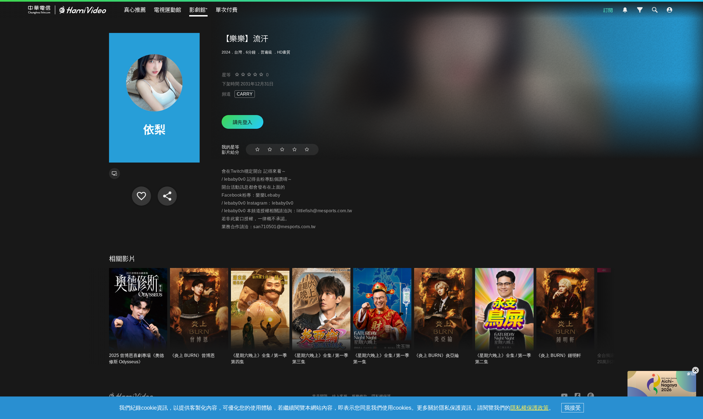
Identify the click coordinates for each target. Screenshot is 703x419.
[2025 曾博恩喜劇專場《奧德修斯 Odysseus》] (138, 316)
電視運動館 (167, 9)
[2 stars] (270, 149)
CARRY (245, 94)
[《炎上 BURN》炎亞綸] (443, 313)
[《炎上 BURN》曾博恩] (199, 313)
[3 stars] (282, 149)
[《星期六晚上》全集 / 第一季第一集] (382, 316)
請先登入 (242, 121)
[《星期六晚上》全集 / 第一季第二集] (504, 316)
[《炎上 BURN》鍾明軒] (565, 313)
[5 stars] (307, 149)
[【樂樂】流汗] (141, 196)
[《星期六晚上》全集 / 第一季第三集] (321, 316)
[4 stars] (294, 149)
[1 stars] (257, 149)
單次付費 (227, 9)
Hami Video (67, 10)
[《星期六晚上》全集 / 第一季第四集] (260, 316)
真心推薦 (135, 9)
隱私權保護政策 (529, 408)
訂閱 (608, 9)
